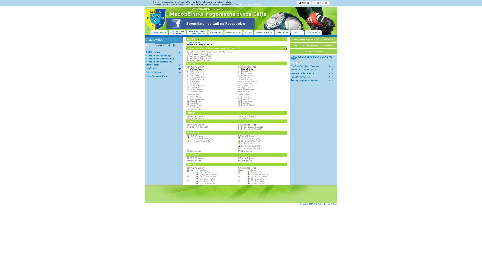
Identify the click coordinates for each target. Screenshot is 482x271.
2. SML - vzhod (153, 52)
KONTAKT (206, 9)
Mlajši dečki (151, 68)
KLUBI (248, 32)
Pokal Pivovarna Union (157, 76)
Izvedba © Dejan (330, 204)
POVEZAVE (218, 9)
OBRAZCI (297, 32)
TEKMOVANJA (159, 32)
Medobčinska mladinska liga (160, 59)
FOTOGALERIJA (264, 32)
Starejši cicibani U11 (155, 72)
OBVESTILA (216, 32)
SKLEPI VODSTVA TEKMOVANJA (197, 32)
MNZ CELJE (282, 32)
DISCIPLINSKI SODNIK (177, 32)
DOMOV (196, 9)
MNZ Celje (317, 204)
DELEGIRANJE (233, 32)
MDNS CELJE (313, 32)
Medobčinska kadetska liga (159, 62)
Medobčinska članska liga (158, 56)
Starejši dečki (152, 65)
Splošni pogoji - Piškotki (251, 4)
